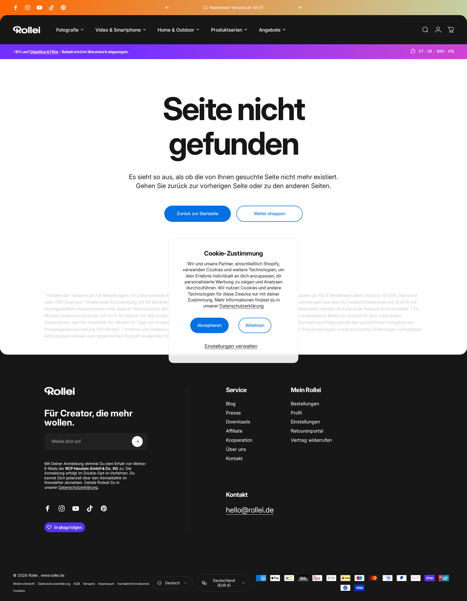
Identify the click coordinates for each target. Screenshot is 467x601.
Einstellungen (305, 422)
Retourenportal (307, 431)
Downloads (238, 422)
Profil (296, 413)
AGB (77, 584)
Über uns (236, 449)
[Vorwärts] (300, 7)
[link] (250, 510)
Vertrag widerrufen (311, 440)
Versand (89, 584)
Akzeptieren (209, 325)
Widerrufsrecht (24, 584)
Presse (233, 413)
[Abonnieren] (137, 441)
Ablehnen (254, 325)
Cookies (19, 591)
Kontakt (234, 458)
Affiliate (234, 431)
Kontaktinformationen (133, 584)
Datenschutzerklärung (241, 306)
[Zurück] (167, 7)
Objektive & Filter (43, 51)
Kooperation (239, 440)
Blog (231, 403)
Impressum (106, 584)
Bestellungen (305, 403)
